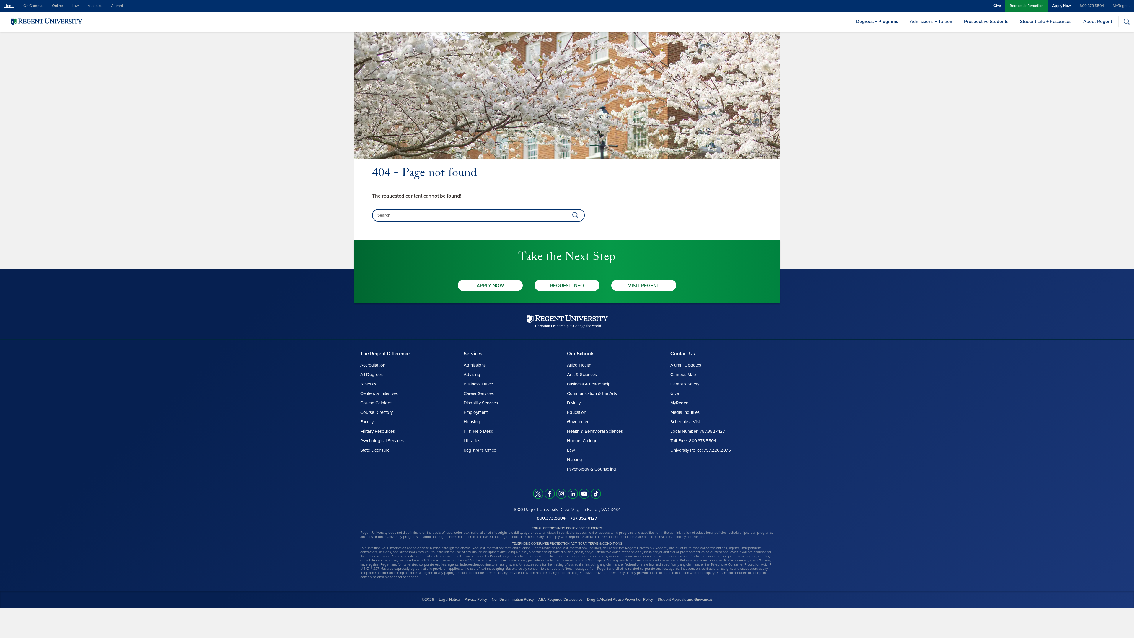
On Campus (33, 6)
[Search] (1126, 21)
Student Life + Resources (1045, 22)
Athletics (95, 6)
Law (75, 6)
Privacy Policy (476, 599)
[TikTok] (596, 494)
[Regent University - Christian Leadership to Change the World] (567, 321)
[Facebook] (550, 494)
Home (9, 6)
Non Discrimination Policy (513, 599)
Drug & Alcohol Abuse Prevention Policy (620, 599)
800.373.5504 (1092, 6)
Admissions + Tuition (931, 22)
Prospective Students (986, 22)
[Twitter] (538, 494)
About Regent (1097, 22)
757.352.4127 (583, 518)
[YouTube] (584, 494)
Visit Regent (643, 286)
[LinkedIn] (573, 494)
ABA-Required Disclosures (560, 599)
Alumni (117, 6)
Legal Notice (449, 599)
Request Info (567, 286)
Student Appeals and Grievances (685, 599)
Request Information (1026, 6)
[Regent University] (46, 21)
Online (57, 6)
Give (997, 6)
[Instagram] (561, 494)
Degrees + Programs (877, 22)
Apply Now (1061, 6)
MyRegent (1121, 6)
